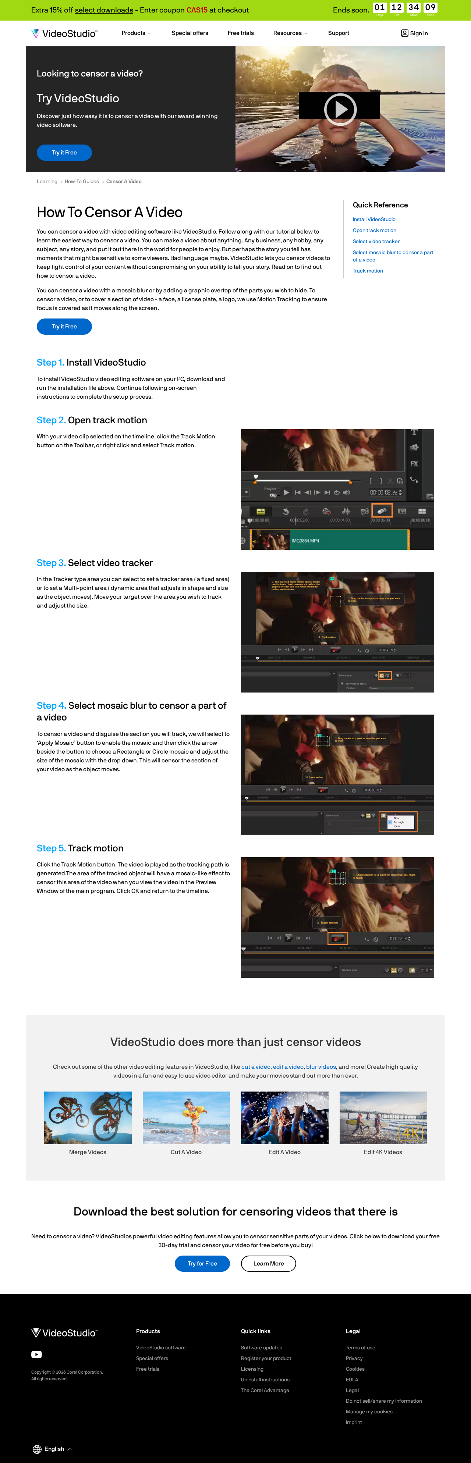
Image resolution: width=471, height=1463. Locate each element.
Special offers (152, 1358)
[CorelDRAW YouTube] (36, 1354)
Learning (47, 181)
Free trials (147, 1369)
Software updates (261, 1347)
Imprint (354, 1422)
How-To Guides (82, 181)
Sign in (419, 33)
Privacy (354, 1358)
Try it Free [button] (64, 153)
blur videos (321, 1067)
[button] (137, 34)
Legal (352, 1390)
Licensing (252, 1369)
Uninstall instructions (265, 1379)
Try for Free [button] (202, 1264)
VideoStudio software (161, 1347)
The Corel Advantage (265, 1390)
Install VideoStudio (374, 219)
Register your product (266, 1358)
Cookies (355, 1369)
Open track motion (374, 230)
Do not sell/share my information (384, 1401)
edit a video (288, 1067)
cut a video (255, 1067)
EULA (352, 1379)
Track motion (368, 271)
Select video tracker (376, 241)
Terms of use (360, 1347)
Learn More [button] (269, 1264)
